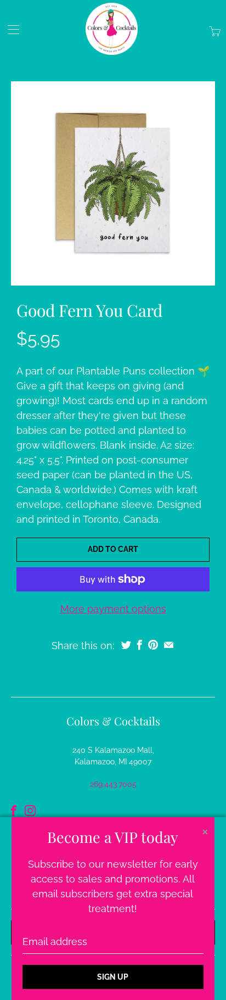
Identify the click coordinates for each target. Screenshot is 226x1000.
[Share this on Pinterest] (153, 645)
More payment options (113, 608)
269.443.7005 (113, 784)
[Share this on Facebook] (139, 645)
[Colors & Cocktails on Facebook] (13, 810)
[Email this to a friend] (168, 645)
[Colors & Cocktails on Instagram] (30, 810)
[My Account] (9, 29)
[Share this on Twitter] (126, 645)
